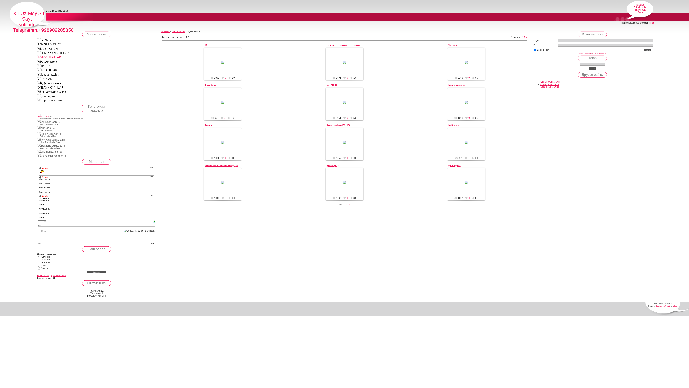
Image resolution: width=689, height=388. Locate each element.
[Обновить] (154, 221)
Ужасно (45, 268)
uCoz (675, 306)
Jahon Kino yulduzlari (50, 139)
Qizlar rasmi (45, 127)
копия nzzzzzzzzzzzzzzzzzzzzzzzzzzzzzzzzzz (349, 45)
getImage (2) (454, 165)
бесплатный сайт (663, 306)
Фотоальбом (178, 31)
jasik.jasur (453, 125)
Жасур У (452, 45)
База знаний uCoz (549, 87)
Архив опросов (58, 275)
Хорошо (45, 259)
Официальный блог (550, 82)
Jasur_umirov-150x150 (338, 125)
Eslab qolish (543, 50)
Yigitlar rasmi (43, 116)
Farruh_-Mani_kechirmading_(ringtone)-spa (227, 165)
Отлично (45, 257)
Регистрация (640, 10)
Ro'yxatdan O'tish (599, 53)
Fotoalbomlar (640, 7)
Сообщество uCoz (549, 84)
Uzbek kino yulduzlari (50, 145)
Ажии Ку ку (210, 85)
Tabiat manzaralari (48, 151)
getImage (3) (333, 165)
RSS (652, 23)
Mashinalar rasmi (48, 122)
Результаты (43, 275)
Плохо (44, 265)
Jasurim (209, 125)
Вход (640, 12)
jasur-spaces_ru (456, 85)
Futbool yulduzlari (48, 133)
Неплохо (45, 262)
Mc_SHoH (332, 85)
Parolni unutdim (585, 53)
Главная (640, 5)
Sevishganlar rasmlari (50, 155)
